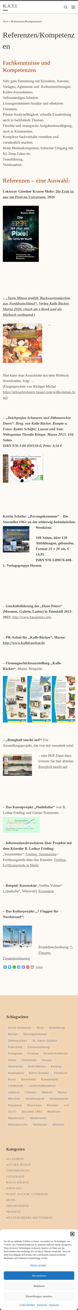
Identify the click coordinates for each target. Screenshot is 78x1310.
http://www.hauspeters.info (31, 617)
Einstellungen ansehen (39, 1296)
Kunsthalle (28, 1079)
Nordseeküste (58, 1098)
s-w (66, 1105)
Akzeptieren (39, 1275)
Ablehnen (39, 1285)
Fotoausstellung (39, 1047)
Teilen (39, 967)
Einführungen (17, 1170)
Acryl (40, 1027)
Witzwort (58, 1124)
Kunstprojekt (49, 1079)
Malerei (47, 1092)
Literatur (31, 1092)
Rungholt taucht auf (52, 767)
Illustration (15, 1066)
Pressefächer (17, 1205)
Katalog (56, 1066)
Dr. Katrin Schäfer (45, 1040)
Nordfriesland (35, 1098)
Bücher (13, 1034)
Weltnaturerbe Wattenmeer (29, 1217)
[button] (72, 1234)
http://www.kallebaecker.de (24, 643)
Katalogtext (16, 1072)
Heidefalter (29, 1059)
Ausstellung (57, 1027)
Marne (62, 1092)
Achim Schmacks (19, 1027)
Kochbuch (61, 1072)
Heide (12, 1059)
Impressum (42, 1304)
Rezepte (52, 1105)
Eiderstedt (15, 1047)
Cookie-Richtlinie (27, 1304)
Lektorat (14, 1092)
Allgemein (15, 1158)
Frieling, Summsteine (41, 854)
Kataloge (14, 1188)
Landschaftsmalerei (42, 1085)
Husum (46, 1059)
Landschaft (15, 1085)
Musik (11, 1200)
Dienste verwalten (38, 1265)
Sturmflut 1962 (32, 1111)
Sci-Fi (12, 1111)
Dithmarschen (17, 1040)
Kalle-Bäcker (37, 1066)
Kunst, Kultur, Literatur (27, 1194)
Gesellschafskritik (56, 1053)
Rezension (34, 1105)
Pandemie (15, 1105)
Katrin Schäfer (39, 1072)
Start (5, 21)
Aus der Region (18, 1164)
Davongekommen (35, 1034)
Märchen (14, 1098)
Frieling (33, 1053)
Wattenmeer (38, 1117)
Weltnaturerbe (18, 1124)
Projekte (13, 1211)
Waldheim (53, 1111)
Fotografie (15, 1053)
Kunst (12, 1079)
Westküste (40, 1124)
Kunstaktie (46, 891)
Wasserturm (16, 1117)
